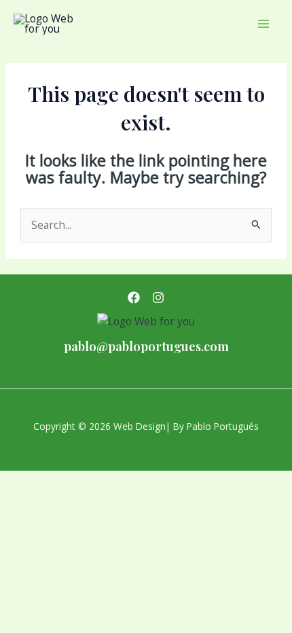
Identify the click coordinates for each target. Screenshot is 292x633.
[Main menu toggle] (263, 23)
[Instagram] (158, 297)
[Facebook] (134, 297)
